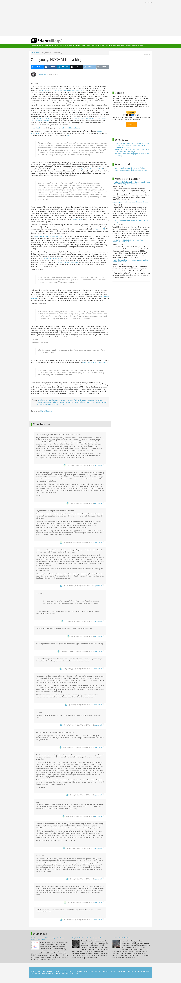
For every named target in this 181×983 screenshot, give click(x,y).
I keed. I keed (35, 128)
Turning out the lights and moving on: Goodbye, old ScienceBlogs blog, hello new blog (131, 183)
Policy (94, 46)
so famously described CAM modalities (95, 362)
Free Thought (137, 46)
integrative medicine (87, 400)
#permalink (98, 465)
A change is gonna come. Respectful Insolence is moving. (130, 221)
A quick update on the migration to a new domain (130, 202)
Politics (76, 400)
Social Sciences (75, 46)
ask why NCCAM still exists (71, 128)
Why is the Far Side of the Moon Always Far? (87, 938)
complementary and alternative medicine (51, 400)
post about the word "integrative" (67, 262)
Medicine (101, 46)
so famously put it (99, 229)
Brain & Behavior (113, 46)
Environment (62, 46)
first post (70, 135)
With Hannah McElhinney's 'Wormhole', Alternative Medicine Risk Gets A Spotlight (132, 151)
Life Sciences (36, 46)
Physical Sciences (49, 46)
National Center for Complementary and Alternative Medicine (61, 90)
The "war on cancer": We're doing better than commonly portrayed (47, 938)
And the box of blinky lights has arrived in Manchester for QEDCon (127, 241)
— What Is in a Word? (91, 169)
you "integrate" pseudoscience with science (50, 236)
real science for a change (43, 118)
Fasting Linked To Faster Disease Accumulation (131, 145)
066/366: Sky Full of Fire (121, 938)
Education (86, 46)
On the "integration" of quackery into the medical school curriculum (130, 261)
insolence (35, 53)
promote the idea (77, 220)
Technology (126, 46)
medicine (70, 400)
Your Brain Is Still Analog (123, 147)
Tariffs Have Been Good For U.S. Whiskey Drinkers (132, 143)
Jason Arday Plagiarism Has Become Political (130, 168)
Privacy (63, 971)
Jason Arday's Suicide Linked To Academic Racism (131, 170)
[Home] (51, 40)
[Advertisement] (90, 18)
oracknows (42, 75)
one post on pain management (53, 258)
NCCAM (88, 402)
